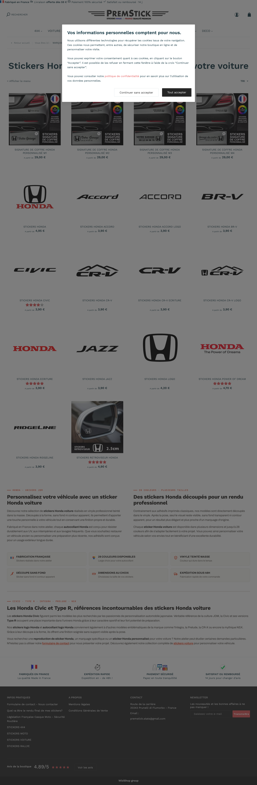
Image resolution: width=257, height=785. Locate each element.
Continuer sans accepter (136, 92)
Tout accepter (176, 92)
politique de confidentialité (122, 76)
